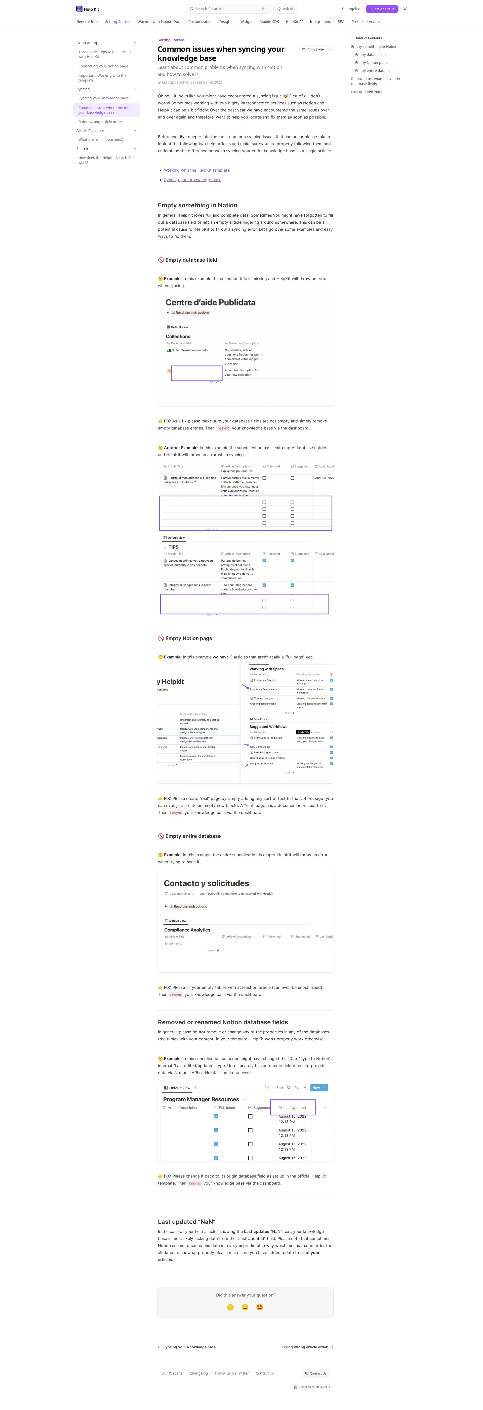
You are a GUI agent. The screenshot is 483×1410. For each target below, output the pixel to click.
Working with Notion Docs (159, 21)
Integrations (320, 21)
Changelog (351, 8)
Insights (226, 21)
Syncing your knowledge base (103, 98)
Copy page (316, 49)
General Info (87, 21)
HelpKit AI (294, 21)
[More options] (329, 49)
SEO (341, 21)
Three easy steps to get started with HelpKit (104, 54)
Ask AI (288, 8)
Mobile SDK (269, 21)
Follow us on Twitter (232, 1373)
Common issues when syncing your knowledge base (104, 110)
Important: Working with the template (102, 78)
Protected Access (366, 21)
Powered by (313, 1387)
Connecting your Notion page (103, 66)
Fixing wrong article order (100, 121)
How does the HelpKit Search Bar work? (106, 160)
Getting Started (118, 21)
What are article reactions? (101, 139)
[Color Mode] (405, 8)
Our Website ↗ (382, 9)
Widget (246, 21)
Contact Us (265, 1373)
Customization (200, 21)
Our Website (172, 1373)
